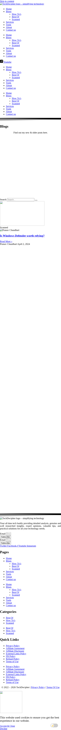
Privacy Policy (13, 645)
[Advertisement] (30, 166)
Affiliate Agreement (15, 648)
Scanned (16, 19)
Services (10, 22)
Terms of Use (12, 661)
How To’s (16, 14)
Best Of (15, 17)
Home (9, 9)
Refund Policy (12, 659)
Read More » (6, 241)
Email (3, 533)
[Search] (36, 200)
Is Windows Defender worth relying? (22, 235)
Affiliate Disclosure (15, 651)
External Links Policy (16, 653)
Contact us (11, 30)
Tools (8, 24)
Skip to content (7, 1)
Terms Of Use (53, 687)
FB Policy (10, 656)
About (9, 27)
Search (3, 199)
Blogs (8, 11)
